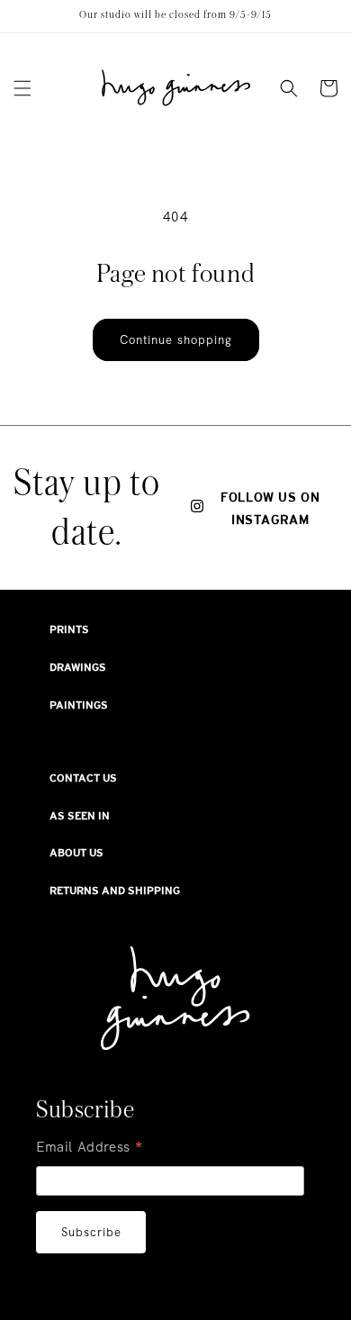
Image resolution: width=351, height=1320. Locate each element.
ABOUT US (77, 852)
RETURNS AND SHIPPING (115, 890)
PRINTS (69, 629)
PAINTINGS (79, 705)
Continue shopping (176, 340)
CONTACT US (83, 778)
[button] (22, 88)
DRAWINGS (78, 667)
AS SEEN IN (80, 815)
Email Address (90, 1148)
